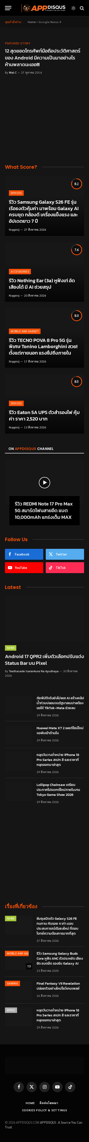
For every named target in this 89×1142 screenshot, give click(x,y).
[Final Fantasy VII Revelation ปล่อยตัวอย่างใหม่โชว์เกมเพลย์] (18, 990)
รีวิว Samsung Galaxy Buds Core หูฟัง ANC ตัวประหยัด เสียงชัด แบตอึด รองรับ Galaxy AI (60, 958)
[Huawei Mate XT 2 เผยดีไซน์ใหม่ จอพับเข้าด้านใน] (18, 734)
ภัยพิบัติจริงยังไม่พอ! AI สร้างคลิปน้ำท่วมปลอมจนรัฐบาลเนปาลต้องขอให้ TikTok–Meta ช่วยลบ (60, 703)
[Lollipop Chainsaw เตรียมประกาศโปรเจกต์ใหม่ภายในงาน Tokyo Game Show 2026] (18, 791)
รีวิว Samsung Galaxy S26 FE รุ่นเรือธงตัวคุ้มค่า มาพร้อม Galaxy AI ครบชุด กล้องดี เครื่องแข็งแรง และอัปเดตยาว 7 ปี (44, 211)
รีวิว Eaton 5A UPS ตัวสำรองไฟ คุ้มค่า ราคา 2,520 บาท (44, 415)
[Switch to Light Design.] (73, 8)
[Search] (81, 8)
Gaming (12, 983)
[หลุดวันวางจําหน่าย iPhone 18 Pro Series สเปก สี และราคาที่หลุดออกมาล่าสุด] (18, 761)
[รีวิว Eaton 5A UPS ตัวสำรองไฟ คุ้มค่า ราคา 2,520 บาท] (44, 404)
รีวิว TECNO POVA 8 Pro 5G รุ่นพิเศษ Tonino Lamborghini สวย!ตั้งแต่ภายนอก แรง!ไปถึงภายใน (43, 346)
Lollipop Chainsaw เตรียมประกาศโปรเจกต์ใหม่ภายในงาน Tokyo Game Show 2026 (58, 789)
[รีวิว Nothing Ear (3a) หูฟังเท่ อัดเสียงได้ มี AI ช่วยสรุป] (44, 272)
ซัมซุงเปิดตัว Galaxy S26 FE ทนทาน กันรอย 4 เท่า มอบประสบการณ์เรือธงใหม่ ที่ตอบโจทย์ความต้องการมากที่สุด (57, 926)
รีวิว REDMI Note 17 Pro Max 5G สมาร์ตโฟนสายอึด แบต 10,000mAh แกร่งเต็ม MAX (44, 510)
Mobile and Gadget (21, 953)
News (10, 918)
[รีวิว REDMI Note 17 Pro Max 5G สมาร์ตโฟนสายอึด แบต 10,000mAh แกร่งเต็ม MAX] (44, 482)
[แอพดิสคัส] (43, 8)
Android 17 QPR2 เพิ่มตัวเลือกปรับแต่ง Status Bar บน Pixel (44, 660)
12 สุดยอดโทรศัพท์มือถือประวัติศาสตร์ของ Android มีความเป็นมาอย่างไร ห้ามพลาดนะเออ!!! (42, 57)
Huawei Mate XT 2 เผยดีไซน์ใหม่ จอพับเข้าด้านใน (60, 730)
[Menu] (8, 8)
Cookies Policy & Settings (44, 1110)
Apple (11, 1010)
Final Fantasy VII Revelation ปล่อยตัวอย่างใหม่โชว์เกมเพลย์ (58, 986)
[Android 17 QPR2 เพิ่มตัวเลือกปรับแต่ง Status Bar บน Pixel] (44, 619)
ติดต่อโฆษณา (49, 1103)
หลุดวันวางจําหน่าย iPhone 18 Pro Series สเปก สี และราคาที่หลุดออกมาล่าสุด (58, 759)
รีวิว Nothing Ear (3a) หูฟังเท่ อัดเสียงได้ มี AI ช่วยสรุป (42, 284)
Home (32, 22)
